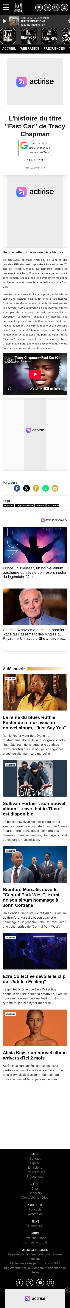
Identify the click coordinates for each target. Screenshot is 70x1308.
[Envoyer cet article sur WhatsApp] (44, 490)
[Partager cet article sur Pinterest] (35, 490)
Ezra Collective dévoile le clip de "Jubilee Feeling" (34, 979)
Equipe (35, 1163)
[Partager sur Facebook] (16, 490)
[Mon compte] (64, 7)
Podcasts (35, 1209)
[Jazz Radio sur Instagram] (50, 1282)
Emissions (35, 1167)
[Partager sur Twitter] (25, 490)
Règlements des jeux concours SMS (35, 1263)
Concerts (35, 1193)
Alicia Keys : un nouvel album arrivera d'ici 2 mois (35, 1055)
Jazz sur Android (35, 1242)
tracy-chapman (24, 505)
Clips (35, 1188)
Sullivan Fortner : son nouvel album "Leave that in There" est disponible (34, 808)
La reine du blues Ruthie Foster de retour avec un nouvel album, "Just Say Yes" (34, 722)
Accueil (9, 48)
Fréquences (54, 48)
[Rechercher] (56, 7)
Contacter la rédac (35, 1197)
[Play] (5, 21)
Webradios (29, 48)
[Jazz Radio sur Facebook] (19, 1282)
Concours (35, 1226)
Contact (35, 1158)
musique (8, 505)
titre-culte (53, 505)
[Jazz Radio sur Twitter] (29, 1282)
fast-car (40, 505)
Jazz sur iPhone (35, 1238)
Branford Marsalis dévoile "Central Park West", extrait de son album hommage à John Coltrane (32, 897)
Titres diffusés (35, 1172)
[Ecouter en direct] (47, 7)
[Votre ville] (39, 7)
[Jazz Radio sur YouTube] (40, 1282)
